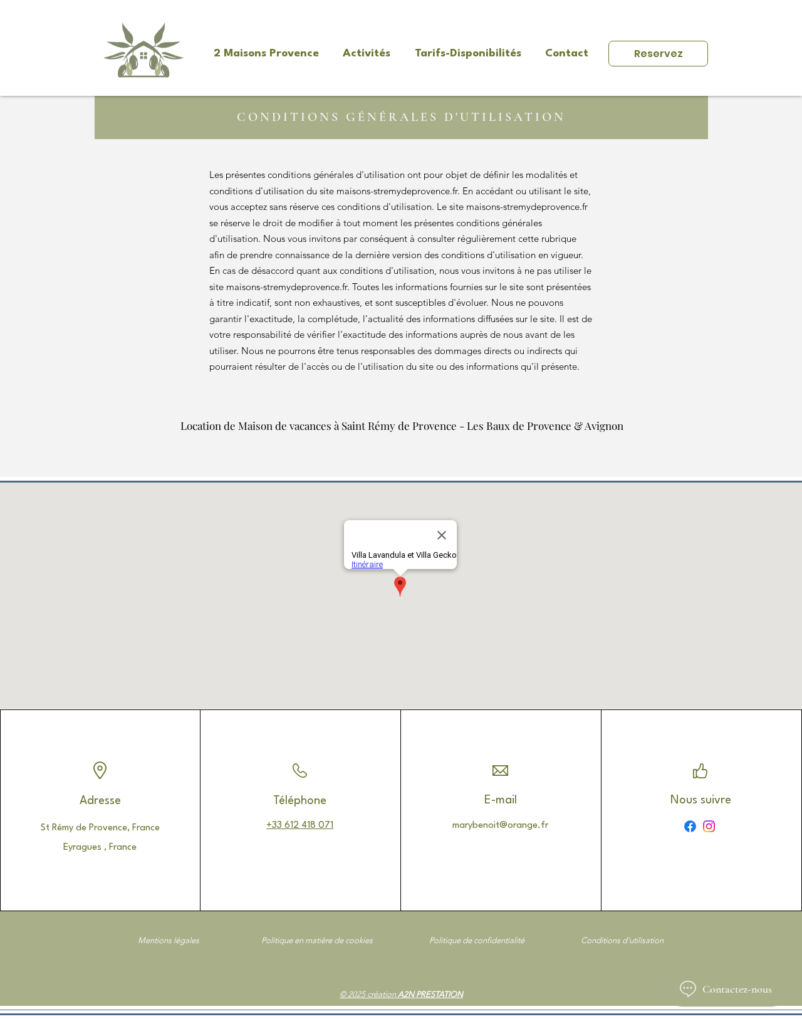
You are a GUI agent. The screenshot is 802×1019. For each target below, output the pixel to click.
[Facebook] (690, 826)
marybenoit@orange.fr (500, 825)
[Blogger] (671, 826)
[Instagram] (709, 826)
